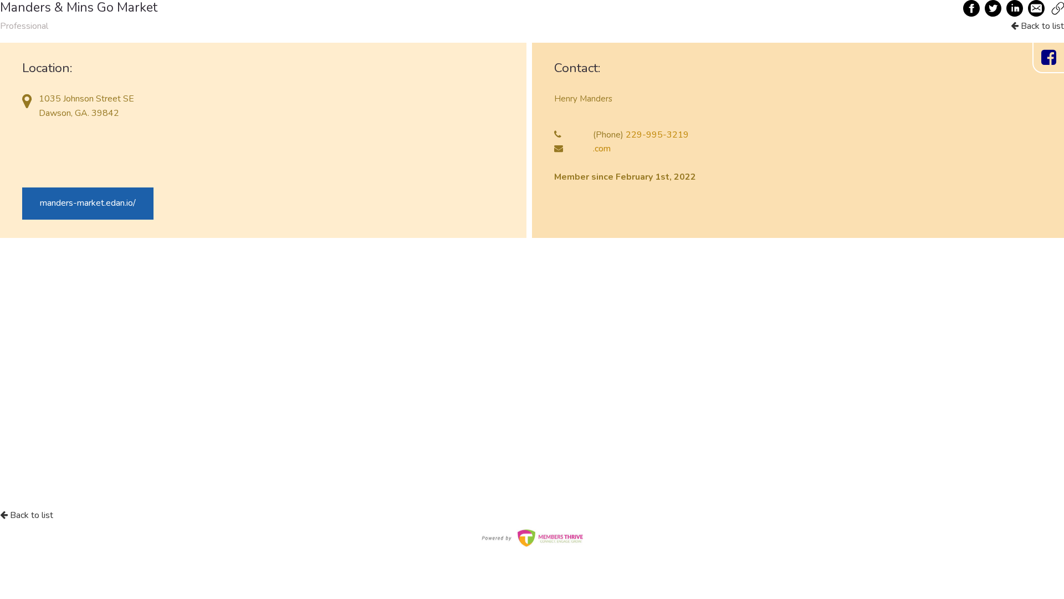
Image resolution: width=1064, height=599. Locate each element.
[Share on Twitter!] (993, 8)
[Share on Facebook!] (972, 8)
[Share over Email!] (1037, 8)
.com (602, 149)
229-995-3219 (657, 135)
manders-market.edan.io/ (88, 203)
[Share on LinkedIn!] (1015, 8)
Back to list (1041, 26)
